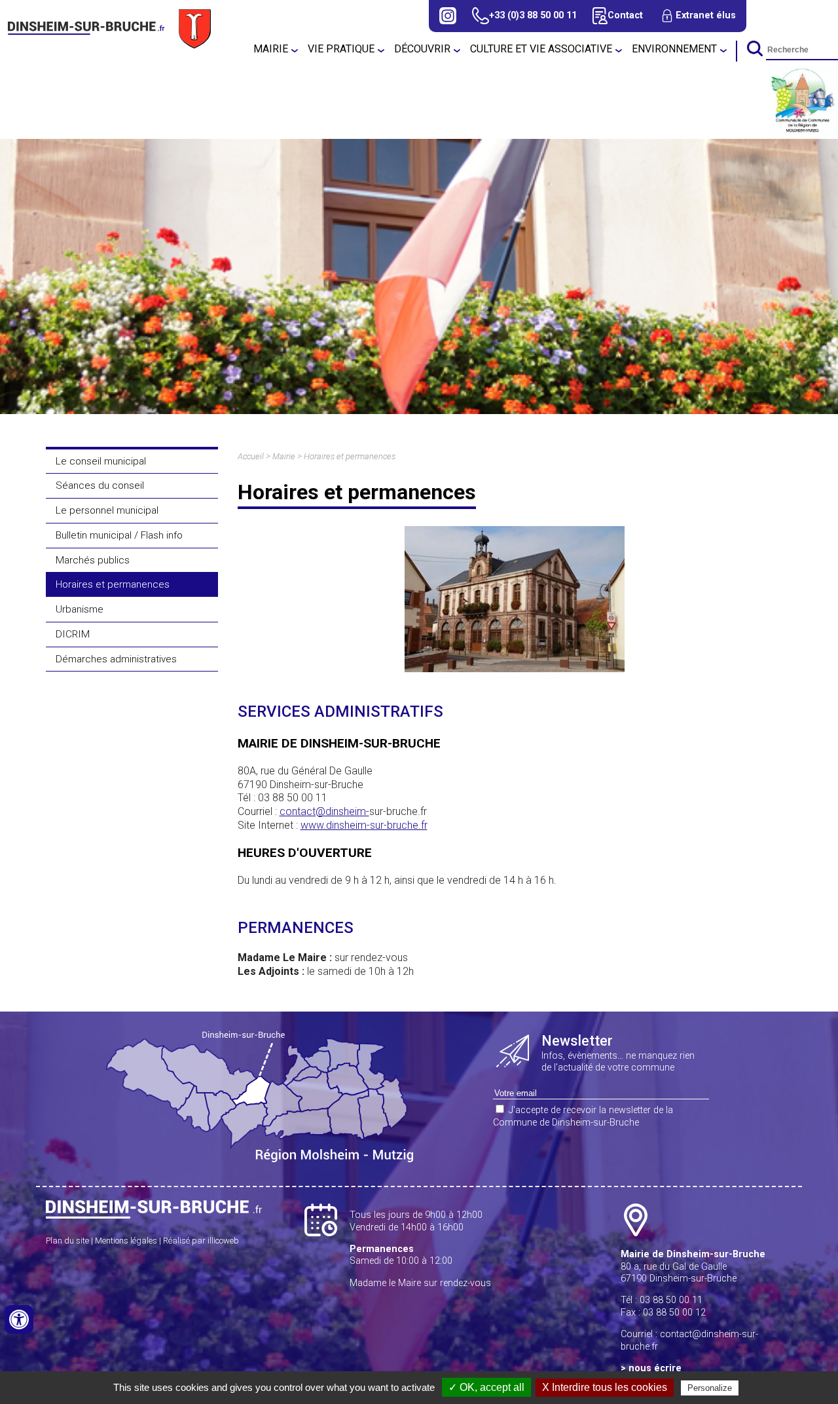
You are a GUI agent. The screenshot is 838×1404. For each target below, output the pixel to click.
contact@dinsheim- (324, 811)
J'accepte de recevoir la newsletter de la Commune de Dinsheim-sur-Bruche (583, 1116)
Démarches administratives (116, 659)
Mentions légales (126, 1240)
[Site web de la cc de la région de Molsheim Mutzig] (803, 131)
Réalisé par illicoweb (201, 1240)
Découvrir (422, 49)
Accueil (251, 456)
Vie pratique (341, 49)
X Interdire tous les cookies (604, 1387)
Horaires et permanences (113, 584)
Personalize (709, 1388)
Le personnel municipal (107, 510)
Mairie (270, 49)
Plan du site (67, 1240)
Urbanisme (79, 609)
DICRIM (73, 634)
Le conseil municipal (101, 461)
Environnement (674, 49)
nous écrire (655, 1368)
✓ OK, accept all (486, 1387)
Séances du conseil (100, 485)
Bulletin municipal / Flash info (119, 535)
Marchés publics (93, 560)
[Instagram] (448, 16)
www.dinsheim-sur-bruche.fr (364, 825)
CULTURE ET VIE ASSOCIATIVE (541, 49)
